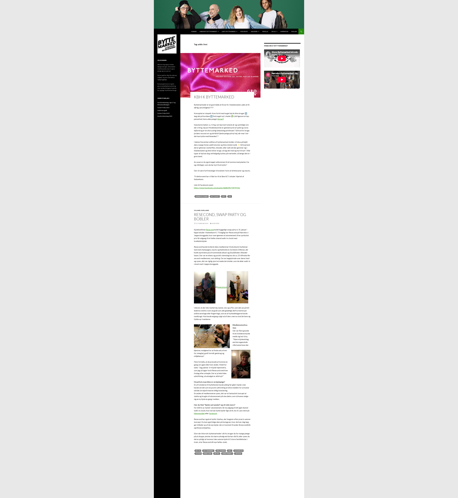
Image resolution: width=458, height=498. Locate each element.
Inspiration (284, 31)
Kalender (254, 31)
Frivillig (265, 31)
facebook (213, 413)
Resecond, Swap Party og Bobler (220, 216)
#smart (220, 119)
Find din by (244, 31)
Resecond (210, 229)
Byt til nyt (215, 196)
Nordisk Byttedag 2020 (164, 116)
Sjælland (205, 210)
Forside (194, 31)
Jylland (197, 210)
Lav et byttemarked (229, 31)
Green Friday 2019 (163, 113)
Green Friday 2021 (163, 107)
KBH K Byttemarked (214, 96)
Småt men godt (162, 110)
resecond (207, 453)
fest (223, 196)
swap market (227, 453)
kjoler (198, 453)
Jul (230, 196)
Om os (273, 31)
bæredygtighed (202, 196)
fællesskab (221, 450)
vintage (238, 453)
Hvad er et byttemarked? (208, 31)
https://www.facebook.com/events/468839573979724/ (217, 188)
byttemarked (208, 450)
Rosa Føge (215, 223)
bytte (198, 450)
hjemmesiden (199, 413)
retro (217, 453)
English (294, 31)
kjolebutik (239, 450)
